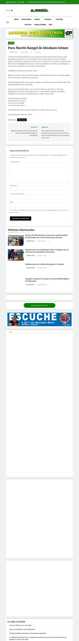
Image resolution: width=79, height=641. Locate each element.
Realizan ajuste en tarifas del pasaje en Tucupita (44, 264)
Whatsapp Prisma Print (39, 305)
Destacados (26, 19)
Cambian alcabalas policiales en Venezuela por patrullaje (27, 633)
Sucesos (47, 19)
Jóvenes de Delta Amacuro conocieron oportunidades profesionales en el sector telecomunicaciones (46, 236)
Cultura (59, 19)
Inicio (16, 19)
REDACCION (14, 52)
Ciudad (37, 19)
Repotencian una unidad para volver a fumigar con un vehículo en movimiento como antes (47, 251)
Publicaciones (40, 25)
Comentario (15, 162)
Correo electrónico (17, 194)
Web (11, 202)
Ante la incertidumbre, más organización (22, 629)
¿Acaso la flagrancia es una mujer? (20, 625)
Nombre (13, 185)
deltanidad (22, 120)
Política (28, 25)
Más (50, 25)
